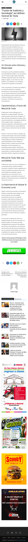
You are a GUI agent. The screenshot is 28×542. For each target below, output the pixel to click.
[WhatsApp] (18, 23)
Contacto (23, 537)
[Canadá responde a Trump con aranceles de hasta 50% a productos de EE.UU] (5, 345)
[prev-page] (2, 359)
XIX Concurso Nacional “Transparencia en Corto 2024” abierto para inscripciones (20, 274)
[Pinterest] (14, 23)
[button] (26, 2)
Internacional (8, 7)
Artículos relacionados (7, 299)
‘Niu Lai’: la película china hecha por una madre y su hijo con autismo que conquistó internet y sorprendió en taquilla (17, 306)
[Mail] (12, 532)
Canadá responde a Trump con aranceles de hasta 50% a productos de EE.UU (18, 344)
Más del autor (18, 299)
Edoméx (4, 537)
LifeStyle (18, 537)
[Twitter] (11, 23)
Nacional (7, 5)
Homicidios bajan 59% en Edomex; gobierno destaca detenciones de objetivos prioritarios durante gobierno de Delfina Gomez (18, 317)
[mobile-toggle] (2, 2)
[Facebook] (7, 23)
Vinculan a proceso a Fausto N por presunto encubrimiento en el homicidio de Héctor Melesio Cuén (18, 327)
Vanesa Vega (5, 18)
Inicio (2, 5)
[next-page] (5, 359)
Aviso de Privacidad (22, 540)
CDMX (9, 537)
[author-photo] (14, 289)
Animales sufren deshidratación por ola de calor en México (7, 273)
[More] (21, 23)
